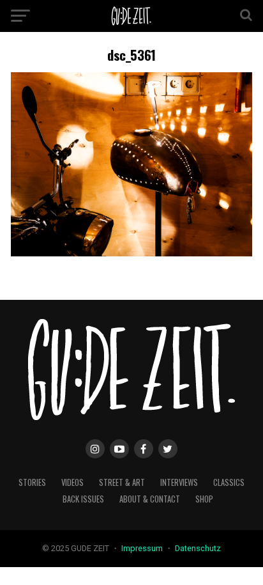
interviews (179, 482)
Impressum (143, 548)
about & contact (149, 499)
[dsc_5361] (131, 253)
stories (32, 482)
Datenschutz (198, 548)
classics (228, 482)
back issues (83, 499)
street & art (122, 482)
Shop (204, 499)
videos (72, 482)
